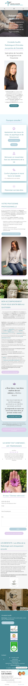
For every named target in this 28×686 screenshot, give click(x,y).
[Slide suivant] (25, 481)
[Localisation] (14, 8)
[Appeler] (4, 8)
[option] (14, 456)
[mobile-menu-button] (23, 8)
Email (2, 506)
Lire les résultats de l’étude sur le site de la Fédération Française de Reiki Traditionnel (14, 575)
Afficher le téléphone (15, 665)
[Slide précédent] (3, 481)
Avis (2, 517)
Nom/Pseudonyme (6, 511)
